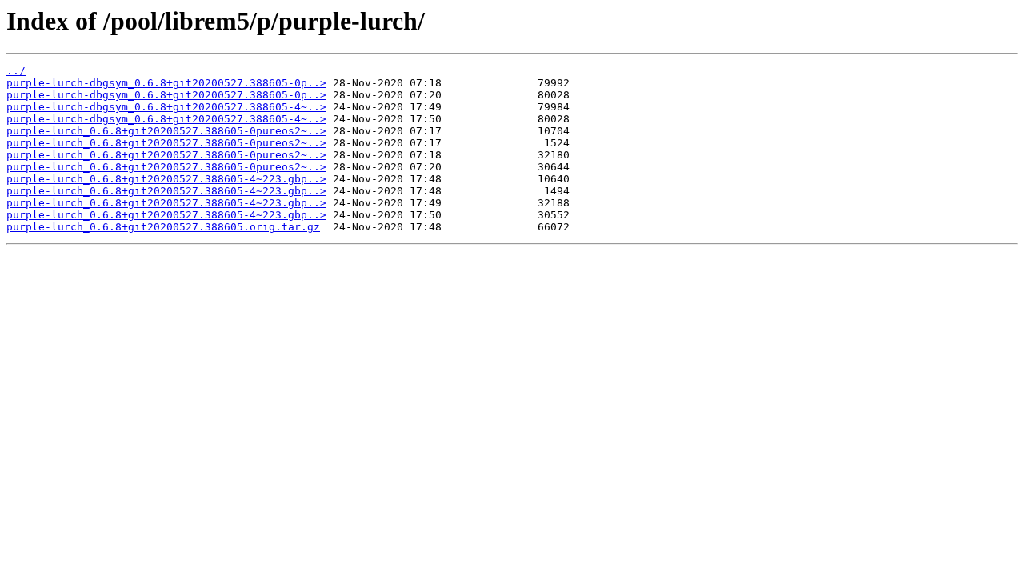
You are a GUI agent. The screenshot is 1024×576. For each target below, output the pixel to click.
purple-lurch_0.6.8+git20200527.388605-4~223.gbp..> (166, 179)
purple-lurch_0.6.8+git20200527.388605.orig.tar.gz (163, 227)
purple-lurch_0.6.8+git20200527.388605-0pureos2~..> (166, 131)
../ (16, 71)
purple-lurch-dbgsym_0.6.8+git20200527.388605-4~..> (166, 107)
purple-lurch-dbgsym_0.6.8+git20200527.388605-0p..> (166, 83)
